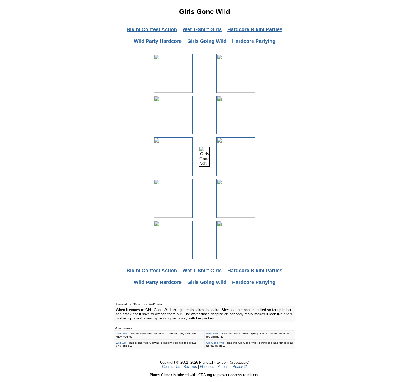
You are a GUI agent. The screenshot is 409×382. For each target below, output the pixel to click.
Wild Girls (121, 333)
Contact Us (171, 366)
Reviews (190, 366)
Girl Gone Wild (215, 342)
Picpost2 (240, 366)
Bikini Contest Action (152, 29)
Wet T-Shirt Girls (202, 29)
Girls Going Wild (206, 41)
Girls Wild (212, 333)
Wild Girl (121, 342)
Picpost (223, 366)
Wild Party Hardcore (158, 41)
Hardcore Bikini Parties (254, 29)
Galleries (207, 366)
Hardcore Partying (253, 41)
